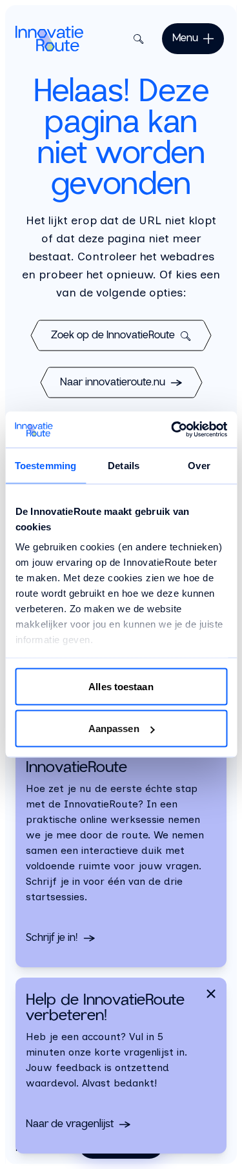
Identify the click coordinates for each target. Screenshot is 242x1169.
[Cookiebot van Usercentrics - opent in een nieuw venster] (172, 429)
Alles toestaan (120, 686)
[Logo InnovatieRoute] (49, 39)
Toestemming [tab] (45, 464)
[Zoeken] (136, 38)
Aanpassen (113, 728)
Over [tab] (199, 464)
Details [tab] (123, 464)
